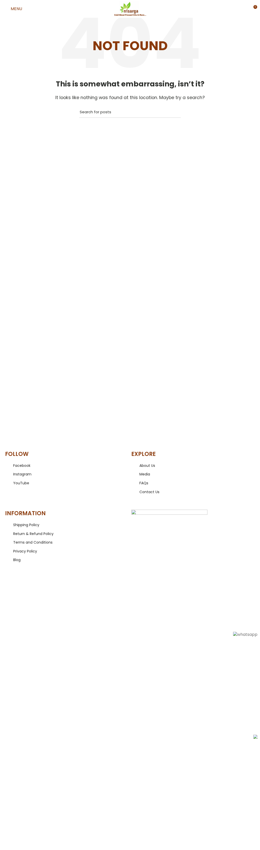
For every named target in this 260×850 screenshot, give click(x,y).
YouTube (21, 483)
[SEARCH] (174, 112)
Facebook (21, 465)
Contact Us (149, 492)
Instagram (22, 474)
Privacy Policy (25, 551)
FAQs (143, 483)
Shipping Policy (26, 525)
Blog (17, 560)
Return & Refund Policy (33, 533)
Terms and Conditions (33, 542)
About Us (147, 465)
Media (144, 474)
